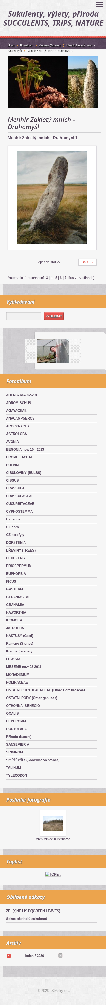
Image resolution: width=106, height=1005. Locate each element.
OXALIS (12, 713)
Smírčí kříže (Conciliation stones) (32, 760)
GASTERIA (14, 589)
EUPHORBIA (16, 574)
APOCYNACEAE (19, 426)
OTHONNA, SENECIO (23, 706)
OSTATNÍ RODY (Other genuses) (31, 698)
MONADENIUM (17, 675)
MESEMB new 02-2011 (23, 667)
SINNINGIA (14, 752)
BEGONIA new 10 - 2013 (25, 449)
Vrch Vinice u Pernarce (53, 839)
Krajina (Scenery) (19, 651)
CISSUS (12, 480)
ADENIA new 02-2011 (22, 395)
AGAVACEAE (16, 411)
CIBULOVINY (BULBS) (23, 473)
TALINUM (13, 768)
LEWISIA (13, 659)
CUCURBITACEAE (20, 504)
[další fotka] (88, 198)
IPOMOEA (14, 620)
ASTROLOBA (16, 434)
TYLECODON (16, 775)
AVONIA (12, 442)
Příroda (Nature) (18, 737)
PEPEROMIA (16, 721)
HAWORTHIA (16, 612)
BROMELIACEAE (19, 457)
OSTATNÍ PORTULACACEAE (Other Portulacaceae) (46, 690)
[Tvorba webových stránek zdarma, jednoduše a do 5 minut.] (69, 991)
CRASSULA (15, 488)
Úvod (11, 45)
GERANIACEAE (18, 597)
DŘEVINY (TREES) (21, 550)
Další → (88, 262)
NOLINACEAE (17, 682)
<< (8, 955)
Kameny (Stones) (19, 643)
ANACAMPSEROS (20, 418)
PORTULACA (16, 729)
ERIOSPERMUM (19, 566)
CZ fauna (13, 519)
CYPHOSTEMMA (19, 511)
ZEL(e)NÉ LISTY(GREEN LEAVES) (33, 911)
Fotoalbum (26, 45)
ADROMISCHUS (18, 403)
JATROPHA (15, 628)
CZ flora (12, 527)
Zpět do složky (49, 262)
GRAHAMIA (15, 605)
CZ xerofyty (15, 535)
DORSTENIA (16, 543)
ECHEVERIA (16, 558)
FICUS (11, 581)
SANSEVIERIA (17, 744)
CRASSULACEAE (20, 496)
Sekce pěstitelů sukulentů (26, 919)
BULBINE (13, 465)
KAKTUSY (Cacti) (19, 636)
